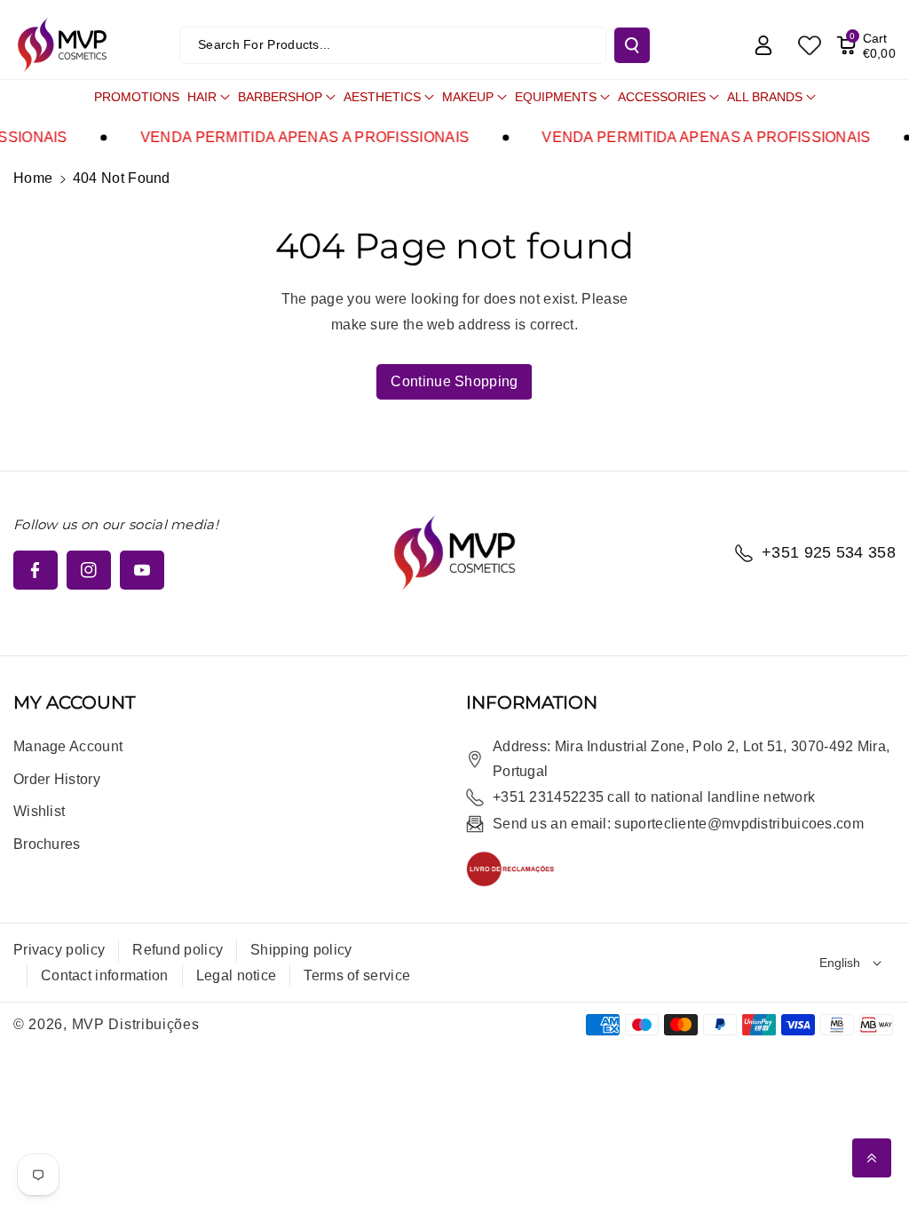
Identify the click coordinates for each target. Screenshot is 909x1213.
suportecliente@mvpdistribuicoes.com (739, 823)
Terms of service (357, 975)
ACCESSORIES (662, 97)
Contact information (105, 975)
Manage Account (68, 746)
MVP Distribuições (136, 1024)
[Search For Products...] (632, 45)
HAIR (202, 97)
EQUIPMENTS (556, 97)
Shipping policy (301, 949)
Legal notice (236, 975)
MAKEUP (468, 97)
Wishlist (39, 811)
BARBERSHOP (280, 97)
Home (32, 178)
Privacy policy (59, 949)
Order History (56, 779)
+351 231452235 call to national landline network (654, 797)
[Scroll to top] (871, 1157)
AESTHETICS (382, 97)
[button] (866, 45)
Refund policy (177, 949)
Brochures (47, 844)
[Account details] (763, 45)
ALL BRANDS (764, 97)
